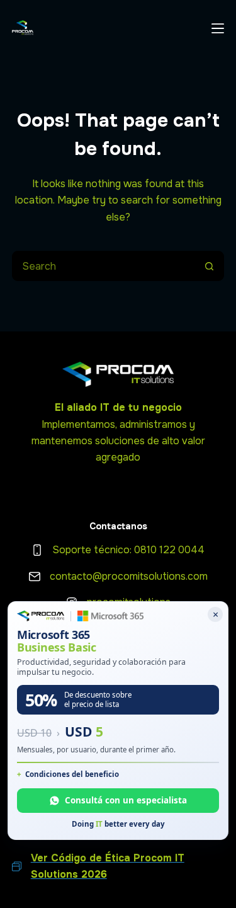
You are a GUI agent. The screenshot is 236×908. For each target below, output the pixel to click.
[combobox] (104, 266)
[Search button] (208, 265)
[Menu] (217, 28)
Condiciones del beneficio (72, 774)
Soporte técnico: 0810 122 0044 (128, 549)
